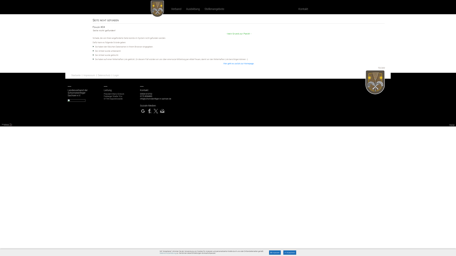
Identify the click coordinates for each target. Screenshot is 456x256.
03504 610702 (146, 94)
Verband (176, 9)
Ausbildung (193, 9)
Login (116, 75)
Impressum (89, 75)
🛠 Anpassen (275, 252)
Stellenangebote (214, 9)
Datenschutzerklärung (168, 253)
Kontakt (303, 9)
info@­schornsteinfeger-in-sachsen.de (155, 98)
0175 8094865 (146, 96)
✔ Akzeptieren (290, 252)
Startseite (76, 75)
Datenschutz (104, 75)
